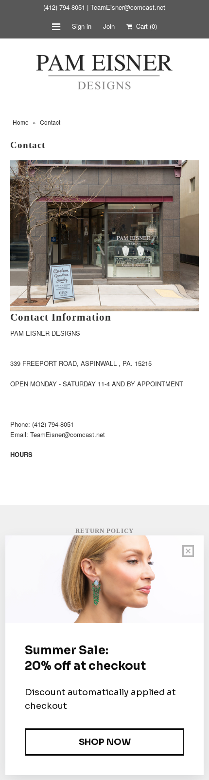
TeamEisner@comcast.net (127, 7)
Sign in (81, 26)
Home (21, 122)
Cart (144, 26)
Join (109, 26)
